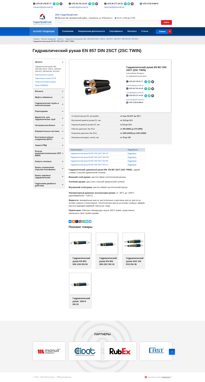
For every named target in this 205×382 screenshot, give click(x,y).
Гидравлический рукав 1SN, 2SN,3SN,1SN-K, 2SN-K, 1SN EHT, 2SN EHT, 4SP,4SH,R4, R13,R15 (48, 69)
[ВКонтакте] (70, 221)
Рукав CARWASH (41, 85)
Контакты (132, 31)
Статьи (144, 31)
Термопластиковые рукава (45, 82)
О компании (67, 31)
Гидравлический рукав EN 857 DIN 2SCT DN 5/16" (90, 157)
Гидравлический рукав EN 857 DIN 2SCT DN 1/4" (89, 153)
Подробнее (132, 153)
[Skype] (86, 221)
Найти (166, 22)
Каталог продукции (43, 31)
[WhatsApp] (83, 221)
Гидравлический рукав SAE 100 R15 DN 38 (134, 261)
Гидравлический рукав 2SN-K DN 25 (81, 301)
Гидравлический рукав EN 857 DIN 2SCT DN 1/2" (89, 165)
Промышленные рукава (44, 75)
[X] (76, 221)
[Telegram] (90, 221)
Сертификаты (116, 31)
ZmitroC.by (166, 377)
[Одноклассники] (73, 221)
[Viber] (80, 221)
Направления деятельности (91, 31)
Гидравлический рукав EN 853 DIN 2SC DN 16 (108, 261)
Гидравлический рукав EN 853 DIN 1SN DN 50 (81, 261)
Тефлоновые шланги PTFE (45, 78)
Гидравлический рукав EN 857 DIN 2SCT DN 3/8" (89, 161)
